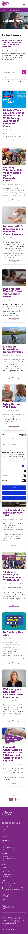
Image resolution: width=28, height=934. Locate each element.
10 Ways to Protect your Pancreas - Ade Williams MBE (12, 575)
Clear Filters (23, 82)
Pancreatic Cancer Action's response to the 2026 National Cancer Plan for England (12, 754)
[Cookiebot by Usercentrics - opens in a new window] (19, 435)
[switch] (22, 470)
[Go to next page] (14, 795)
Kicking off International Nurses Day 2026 (13, 349)
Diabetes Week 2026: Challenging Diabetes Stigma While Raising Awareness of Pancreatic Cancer (13, 118)
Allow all (14, 487)
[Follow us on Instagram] (10, 823)
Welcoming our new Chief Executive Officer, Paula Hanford (13, 693)
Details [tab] (14, 439)
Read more (14, 140)
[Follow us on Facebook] (3, 823)
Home (4, 10)
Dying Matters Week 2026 (11, 405)
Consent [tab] (5, 439)
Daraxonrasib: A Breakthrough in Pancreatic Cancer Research (13, 230)
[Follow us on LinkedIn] (6, 823)
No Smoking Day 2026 (13, 633)
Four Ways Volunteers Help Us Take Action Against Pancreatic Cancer (12, 174)
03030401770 (7, 885)
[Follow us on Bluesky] (17, 823)
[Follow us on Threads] (13, 823)
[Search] (24, 72)
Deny (14, 498)
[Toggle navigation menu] (24, 4)
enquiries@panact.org (9, 883)
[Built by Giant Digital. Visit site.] (11, 929)
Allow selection (14, 493)
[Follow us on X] (20, 823)
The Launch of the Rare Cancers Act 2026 (14, 512)
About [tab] (23, 439)
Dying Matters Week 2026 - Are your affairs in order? (12, 292)
